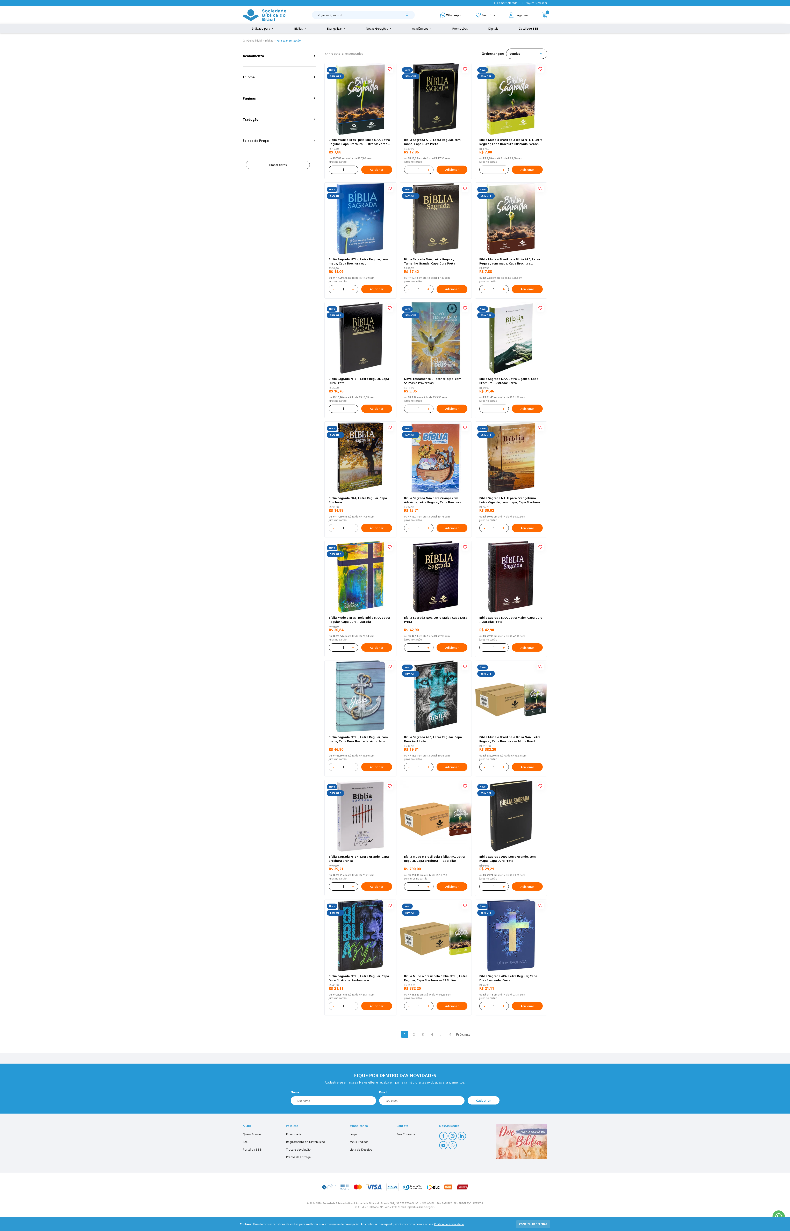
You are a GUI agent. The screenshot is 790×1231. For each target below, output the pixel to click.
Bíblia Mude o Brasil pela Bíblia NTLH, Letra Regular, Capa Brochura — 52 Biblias (435, 978)
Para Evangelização (288, 40)
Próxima (463, 1034)
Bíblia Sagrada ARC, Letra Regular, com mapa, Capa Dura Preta (432, 142)
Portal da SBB (252, 1149)
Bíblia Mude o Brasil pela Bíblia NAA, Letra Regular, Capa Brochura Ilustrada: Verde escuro (359, 142)
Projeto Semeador (536, 3)
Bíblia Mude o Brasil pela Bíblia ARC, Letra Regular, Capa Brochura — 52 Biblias (434, 859)
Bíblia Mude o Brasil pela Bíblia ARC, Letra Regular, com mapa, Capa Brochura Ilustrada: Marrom (509, 261)
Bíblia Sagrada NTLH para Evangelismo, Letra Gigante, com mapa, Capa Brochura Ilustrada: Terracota (509, 500)
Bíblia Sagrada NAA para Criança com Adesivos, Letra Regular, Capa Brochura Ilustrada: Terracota (432, 500)
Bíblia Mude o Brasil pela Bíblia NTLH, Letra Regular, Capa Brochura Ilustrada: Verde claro (511, 142)
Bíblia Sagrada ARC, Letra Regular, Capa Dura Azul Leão (433, 739)
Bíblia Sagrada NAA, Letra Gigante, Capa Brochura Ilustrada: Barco (508, 381)
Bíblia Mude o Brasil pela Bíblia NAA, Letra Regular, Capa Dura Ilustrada (359, 620)
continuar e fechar (533, 1224)
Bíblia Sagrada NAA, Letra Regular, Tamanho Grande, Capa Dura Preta (429, 261)
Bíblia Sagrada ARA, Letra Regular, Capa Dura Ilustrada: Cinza (508, 978)
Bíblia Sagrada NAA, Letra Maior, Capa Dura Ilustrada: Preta (511, 620)
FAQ (246, 1142)
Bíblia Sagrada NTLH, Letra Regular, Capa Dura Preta (359, 381)
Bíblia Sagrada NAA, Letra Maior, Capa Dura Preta (435, 620)
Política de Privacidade (449, 1224)
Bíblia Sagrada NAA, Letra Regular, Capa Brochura (358, 500)
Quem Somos (252, 1134)
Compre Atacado (507, 3)
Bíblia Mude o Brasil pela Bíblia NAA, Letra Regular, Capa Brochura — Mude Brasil (509, 739)
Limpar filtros (278, 165)
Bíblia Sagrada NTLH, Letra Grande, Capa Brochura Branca (359, 859)
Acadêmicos (420, 28)
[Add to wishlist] (390, 69)
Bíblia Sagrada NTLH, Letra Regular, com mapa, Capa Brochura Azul (358, 261)
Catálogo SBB (528, 28)
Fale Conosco (405, 1134)
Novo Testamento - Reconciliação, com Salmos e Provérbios (432, 381)
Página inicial (254, 40)
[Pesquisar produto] (409, 16)
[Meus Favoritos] (485, 15)
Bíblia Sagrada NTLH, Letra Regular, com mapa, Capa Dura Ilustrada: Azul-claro (358, 739)
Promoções (460, 28)
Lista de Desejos (361, 1149)
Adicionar (376, 170)
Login (353, 1134)
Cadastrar (483, 1100)
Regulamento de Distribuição (305, 1142)
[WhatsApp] (450, 15)
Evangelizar (335, 28)
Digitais (493, 28)
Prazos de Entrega (298, 1157)
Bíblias (299, 28)
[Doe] (521, 1141)
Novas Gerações (377, 28)
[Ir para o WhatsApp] (779, 1216)
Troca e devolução (298, 1149)
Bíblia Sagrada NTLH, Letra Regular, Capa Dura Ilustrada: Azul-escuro (359, 978)
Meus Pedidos (359, 1142)
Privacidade (293, 1134)
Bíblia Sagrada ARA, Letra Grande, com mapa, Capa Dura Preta (507, 859)
